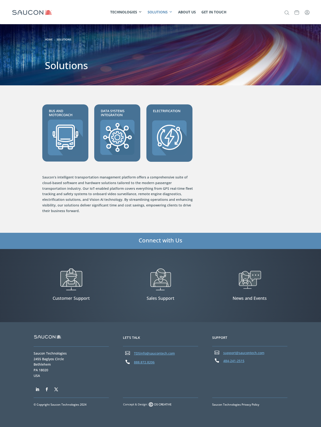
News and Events (250, 298)
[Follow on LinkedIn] (37, 389)
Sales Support (160, 298)
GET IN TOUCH (213, 12)
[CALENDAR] (296, 12)
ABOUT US (187, 12)
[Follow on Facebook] (47, 389)
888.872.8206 (144, 362)
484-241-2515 (233, 361)
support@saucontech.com (243, 353)
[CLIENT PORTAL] (307, 12)
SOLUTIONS (158, 12)
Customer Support (71, 298)
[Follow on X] (56, 389)
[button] (287, 13)
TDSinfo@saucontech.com (154, 353)
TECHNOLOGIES (123, 12)
